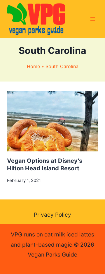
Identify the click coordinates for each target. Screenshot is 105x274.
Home (33, 66)
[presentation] (52, 121)
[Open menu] (92, 18)
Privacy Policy (52, 214)
